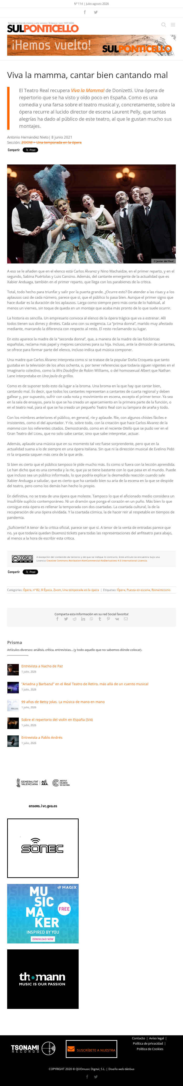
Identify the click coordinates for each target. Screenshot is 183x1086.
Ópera (27, 590)
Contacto (138, 1038)
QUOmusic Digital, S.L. (90, 1069)
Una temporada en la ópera (58, 142)
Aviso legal (156, 1038)
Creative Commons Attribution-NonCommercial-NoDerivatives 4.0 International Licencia (96, 560)
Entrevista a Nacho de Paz (42, 666)
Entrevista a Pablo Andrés (41, 737)
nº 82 (36, 590)
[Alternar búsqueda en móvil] (163, 24)
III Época (46, 590)
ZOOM (26, 142)
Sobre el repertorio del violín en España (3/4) (57, 719)
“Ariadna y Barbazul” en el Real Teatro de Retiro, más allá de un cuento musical (84, 684)
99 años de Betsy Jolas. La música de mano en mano (63, 701)
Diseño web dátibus (121, 1069)
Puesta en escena (138, 590)
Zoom (57, 590)
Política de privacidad (148, 1043)
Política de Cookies (150, 1049)
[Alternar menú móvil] (173, 24)
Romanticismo (161, 590)
